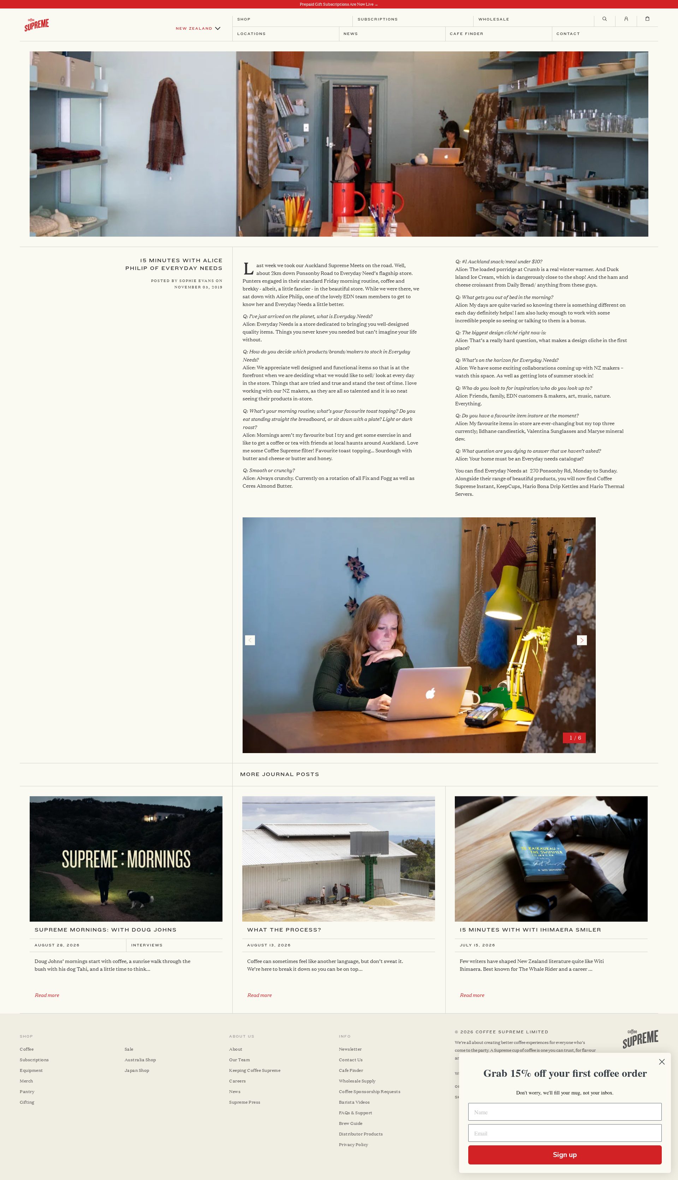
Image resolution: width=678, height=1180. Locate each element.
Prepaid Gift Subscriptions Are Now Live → (339, 4)
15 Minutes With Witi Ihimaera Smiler (530, 930)
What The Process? (284, 930)
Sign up (565, 1155)
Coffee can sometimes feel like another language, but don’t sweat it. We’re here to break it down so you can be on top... (325, 964)
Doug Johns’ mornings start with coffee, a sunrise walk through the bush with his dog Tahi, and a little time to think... (112, 964)
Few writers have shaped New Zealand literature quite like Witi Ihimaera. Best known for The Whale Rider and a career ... (532, 964)
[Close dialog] (662, 1062)
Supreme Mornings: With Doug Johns (106, 930)
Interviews (147, 945)
